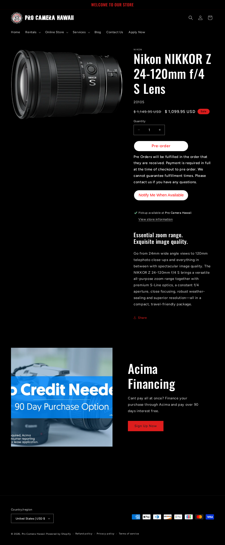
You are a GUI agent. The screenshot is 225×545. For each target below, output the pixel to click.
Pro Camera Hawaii (33, 533)
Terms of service (129, 533)
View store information (155, 219)
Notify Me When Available (161, 195)
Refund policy (84, 533)
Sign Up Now (145, 426)
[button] (32, 32)
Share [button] (142, 318)
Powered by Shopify (58, 533)
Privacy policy (105, 533)
